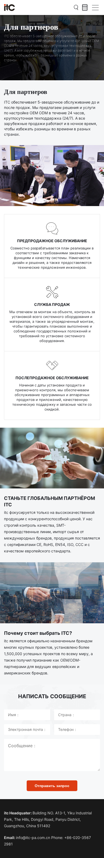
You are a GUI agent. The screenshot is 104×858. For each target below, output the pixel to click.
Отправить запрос (52, 786)
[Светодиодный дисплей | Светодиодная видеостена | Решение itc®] (9, 7)
